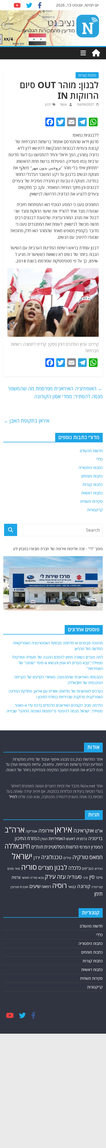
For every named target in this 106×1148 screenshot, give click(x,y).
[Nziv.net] (96, 53)
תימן (98, 893)
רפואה (46, 886)
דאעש (70, 838)
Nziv (63, 104)
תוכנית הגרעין (19, 887)
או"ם (99, 831)
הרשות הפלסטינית (61, 847)
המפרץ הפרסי (91, 847)
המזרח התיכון (27, 838)
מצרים (45, 867)
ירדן (36, 858)
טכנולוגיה (51, 857)
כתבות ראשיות (92, 492)
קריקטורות (95, 509)
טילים (67, 858)
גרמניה (81, 838)
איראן (63, 829)
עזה (61, 876)
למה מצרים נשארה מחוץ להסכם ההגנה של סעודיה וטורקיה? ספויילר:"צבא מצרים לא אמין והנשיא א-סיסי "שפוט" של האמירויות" (57, 662)
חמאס (96, 857)
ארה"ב (15, 829)
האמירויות (57, 838)
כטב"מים (87, 868)
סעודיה (74, 876)
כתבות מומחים (92, 476)
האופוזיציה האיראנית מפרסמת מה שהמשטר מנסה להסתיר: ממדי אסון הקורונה (55, 392)
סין (92, 876)
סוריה (29, 867)
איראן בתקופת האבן (26, 420)
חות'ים (37, 847)
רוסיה (59, 885)
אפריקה (31, 831)
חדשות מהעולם (91, 450)
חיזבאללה (17, 845)
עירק (50, 876)
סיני (85, 877)
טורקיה (80, 857)
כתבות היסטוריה (91, 467)
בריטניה (95, 838)
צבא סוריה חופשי (32, 877)
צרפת (16, 877)
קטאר (72, 886)
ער (85, 344)
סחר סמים (13, 869)
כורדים (99, 869)
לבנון (48, 104)
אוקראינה (83, 830)
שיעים (34, 886)
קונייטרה (97, 887)
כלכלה (74, 867)
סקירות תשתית (91, 501)
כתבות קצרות (87, 75)
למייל (13, 796)
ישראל (22, 856)
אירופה (46, 830)
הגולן (44, 838)
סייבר (99, 877)
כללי (99, 459)
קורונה (83, 886)
